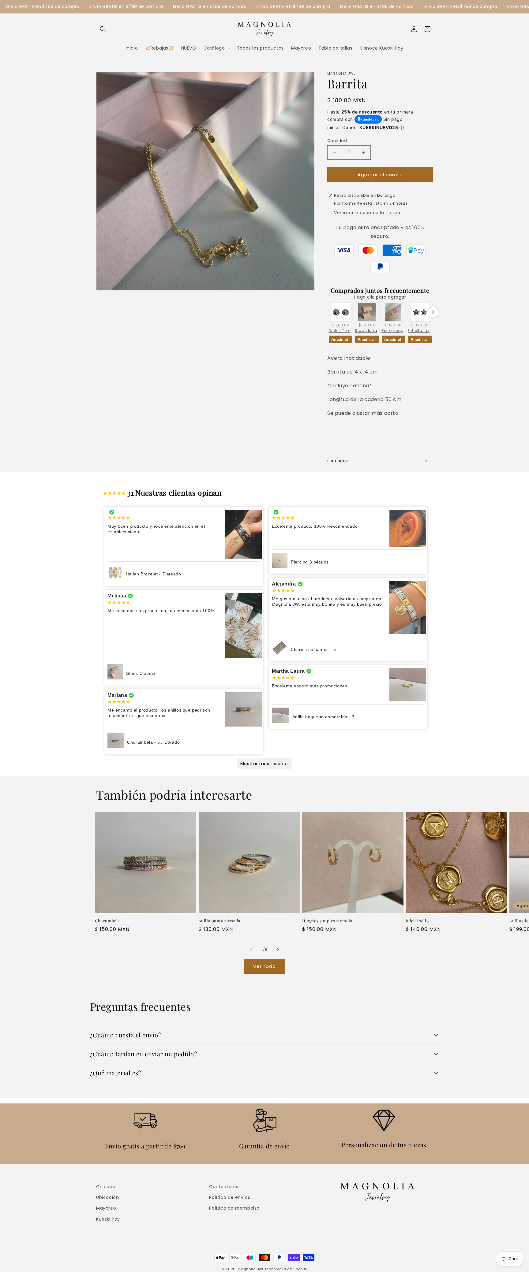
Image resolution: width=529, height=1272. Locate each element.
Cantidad (337, 140)
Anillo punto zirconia (220, 920)
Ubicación (107, 1197)
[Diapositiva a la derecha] (278, 949)
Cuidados (107, 1187)
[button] (103, 29)
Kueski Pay (108, 1219)
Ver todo (264, 966)
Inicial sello (417, 920)
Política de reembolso (234, 1208)
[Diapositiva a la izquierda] (251, 949)
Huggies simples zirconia (327, 920)
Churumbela (107, 920)
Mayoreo (106, 1208)
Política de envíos (229, 1197)
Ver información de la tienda (367, 213)
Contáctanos (224, 1187)
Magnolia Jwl (250, 1268)
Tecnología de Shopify (286, 1268)
